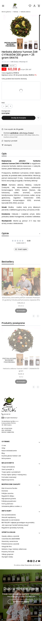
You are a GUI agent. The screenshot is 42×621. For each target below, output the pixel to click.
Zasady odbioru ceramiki (10, 536)
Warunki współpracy (9, 517)
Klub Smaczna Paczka (9, 488)
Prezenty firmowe (8, 552)
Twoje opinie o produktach (11, 472)
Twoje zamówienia (8, 467)
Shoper (37, 565)
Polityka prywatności (9, 501)
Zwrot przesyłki (7, 469)
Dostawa (5, 491)
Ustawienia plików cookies (11, 506)
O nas (4, 445)
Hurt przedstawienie (9, 515)
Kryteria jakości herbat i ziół (11, 456)
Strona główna (6, 12)
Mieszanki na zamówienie (11, 520)
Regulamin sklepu (8, 496)
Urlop (3, 448)
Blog (3, 453)
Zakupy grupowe (7, 554)
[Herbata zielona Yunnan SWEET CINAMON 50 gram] (21, 347)
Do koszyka (21, 311)
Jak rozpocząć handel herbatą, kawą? (15, 525)
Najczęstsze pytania (9, 499)
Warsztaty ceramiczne (10, 541)
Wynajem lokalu (7, 557)
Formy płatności (7, 504)
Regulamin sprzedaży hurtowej (12, 528)
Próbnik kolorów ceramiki (10, 544)
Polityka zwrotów (7, 493)
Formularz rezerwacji (9, 477)
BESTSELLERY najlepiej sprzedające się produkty (18, 523)
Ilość (3, 103)
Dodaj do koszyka (18, 118)
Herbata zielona (25, 12)
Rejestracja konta (8, 480)
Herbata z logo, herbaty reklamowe (14, 549)
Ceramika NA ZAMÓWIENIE (11, 539)
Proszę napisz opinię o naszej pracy (14, 475)
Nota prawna (6, 458)
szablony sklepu (19, 565)
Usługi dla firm (7, 546)
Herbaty (15, 12)
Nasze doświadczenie (9, 451)
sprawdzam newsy (21, 602)
